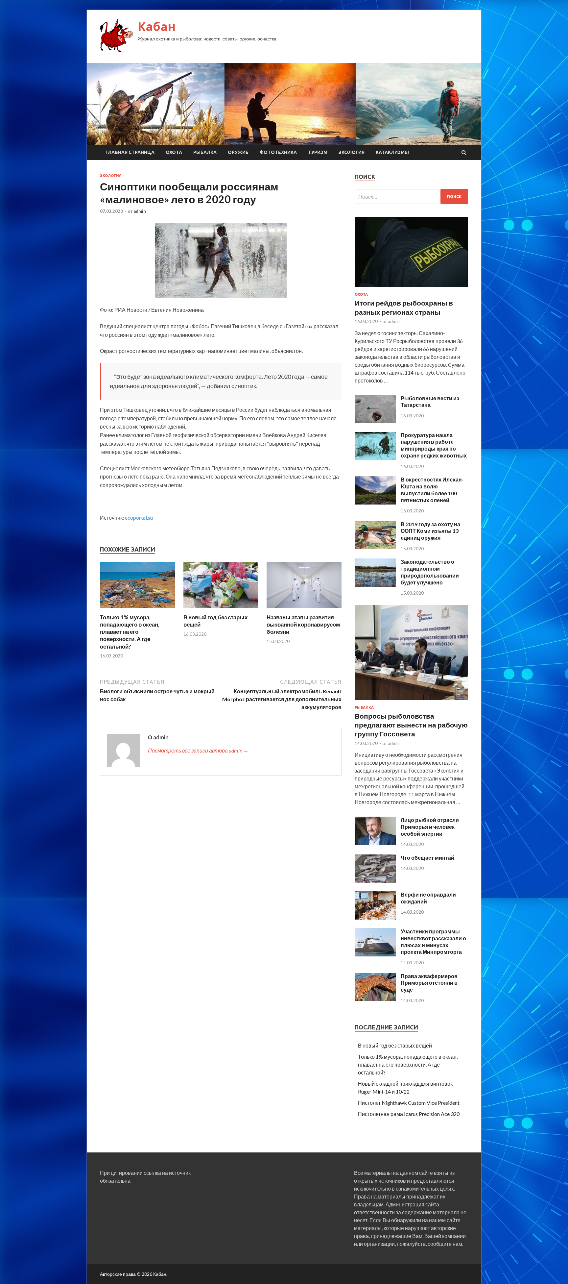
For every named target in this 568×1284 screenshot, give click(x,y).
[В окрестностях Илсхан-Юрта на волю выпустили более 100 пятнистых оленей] (375, 502)
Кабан (157, 26)
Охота (174, 152)
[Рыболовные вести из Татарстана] (375, 421)
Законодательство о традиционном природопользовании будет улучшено (430, 571)
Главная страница (130, 152)
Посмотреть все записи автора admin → (198, 750)
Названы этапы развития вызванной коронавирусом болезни (303, 624)
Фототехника (278, 152)
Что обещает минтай (427, 857)
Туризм (317, 152)
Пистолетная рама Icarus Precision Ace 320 (409, 1114)
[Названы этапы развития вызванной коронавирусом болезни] (304, 609)
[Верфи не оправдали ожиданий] (375, 917)
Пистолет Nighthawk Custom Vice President (409, 1102)
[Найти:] (411, 196)
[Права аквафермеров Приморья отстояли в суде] (375, 999)
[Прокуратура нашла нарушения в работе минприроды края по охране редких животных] (375, 458)
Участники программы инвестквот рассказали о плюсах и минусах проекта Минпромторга (433, 941)
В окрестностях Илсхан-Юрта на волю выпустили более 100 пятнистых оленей (432, 489)
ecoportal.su (139, 517)
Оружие (238, 152)
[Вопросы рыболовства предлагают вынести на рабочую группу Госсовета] (411, 701)
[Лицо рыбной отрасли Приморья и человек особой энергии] (375, 843)
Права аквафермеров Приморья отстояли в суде (429, 983)
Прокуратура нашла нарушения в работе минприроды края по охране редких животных (434, 445)
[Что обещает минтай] (375, 880)
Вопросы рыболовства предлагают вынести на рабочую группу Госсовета (411, 725)
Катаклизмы (392, 152)
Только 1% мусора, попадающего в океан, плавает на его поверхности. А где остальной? (129, 632)
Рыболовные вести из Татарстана (430, 401)
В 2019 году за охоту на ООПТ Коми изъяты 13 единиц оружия (430, 531)
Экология (352, 152)
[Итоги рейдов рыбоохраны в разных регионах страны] (411, 288)
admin (139, 211)
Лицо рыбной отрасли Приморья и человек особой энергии (430, 827)
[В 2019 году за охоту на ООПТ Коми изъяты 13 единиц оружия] (375, 547)
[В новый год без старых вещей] (220, 609)
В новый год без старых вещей (395, 1045)
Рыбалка (205, 152)
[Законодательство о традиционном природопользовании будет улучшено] (375, 584)
